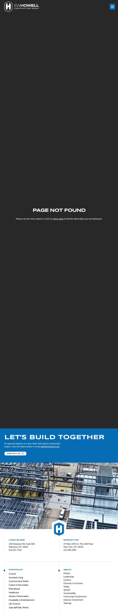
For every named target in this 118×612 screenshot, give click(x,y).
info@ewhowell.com (50, 446)
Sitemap (67, 603)
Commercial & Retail (18, 581)
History (66, 573)
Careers (67, 580)
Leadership (68, 577)
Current (12, 573)
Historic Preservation (18, 596)
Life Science (14, 603)
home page (58, 219)
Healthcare (14, 592)
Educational (14, 588)
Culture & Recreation (18, 585)
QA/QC (67, 590)
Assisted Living (16, 577)
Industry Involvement (73, 600)
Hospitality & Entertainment (21, 600)
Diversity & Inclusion (73, 583)
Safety (66, 586)
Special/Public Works (19, 607)
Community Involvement (74, 596)
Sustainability (69, 593)
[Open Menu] (112, 7)
